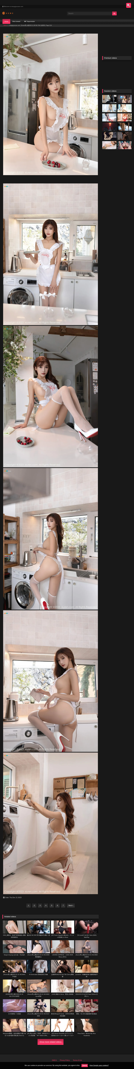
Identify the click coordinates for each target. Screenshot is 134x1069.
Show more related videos (51, 1042)
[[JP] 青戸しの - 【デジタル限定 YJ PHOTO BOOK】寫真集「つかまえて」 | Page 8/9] (109, 145)
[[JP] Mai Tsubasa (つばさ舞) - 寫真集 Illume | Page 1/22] (124, 127)
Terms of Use (77, 1060)
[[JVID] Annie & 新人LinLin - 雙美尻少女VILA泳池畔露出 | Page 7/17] (109, 136)
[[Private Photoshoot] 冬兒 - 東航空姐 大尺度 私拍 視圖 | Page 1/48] (109, 99)
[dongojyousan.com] (9, 13)
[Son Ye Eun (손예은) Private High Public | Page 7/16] (124, 136)
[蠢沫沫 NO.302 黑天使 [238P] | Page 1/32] (109, 127)
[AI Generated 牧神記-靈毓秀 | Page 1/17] (124, 145)
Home (6, 21)
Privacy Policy (65, 1060)
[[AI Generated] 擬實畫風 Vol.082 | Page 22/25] (124, 117)
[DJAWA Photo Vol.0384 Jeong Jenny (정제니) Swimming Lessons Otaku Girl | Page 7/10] (109, 117)
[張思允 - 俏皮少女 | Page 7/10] (109, 108)
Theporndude (30, 21)
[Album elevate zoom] (128, 5)
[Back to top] (128, 1063)
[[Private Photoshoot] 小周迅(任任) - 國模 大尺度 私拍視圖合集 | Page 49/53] (124, 108)
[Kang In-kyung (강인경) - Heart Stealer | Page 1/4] (124, 99)
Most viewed (16, 21)
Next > (71, 905)
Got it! (84, 1065)
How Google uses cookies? (99, 1065)
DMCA (54, 1060)
